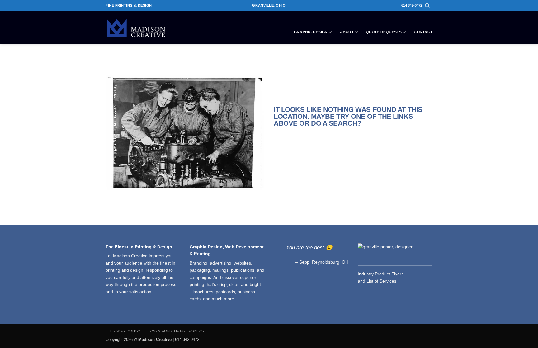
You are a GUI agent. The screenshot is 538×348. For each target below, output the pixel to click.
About (347, 32)
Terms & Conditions (164, 331)
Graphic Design (311, 32)
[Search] (427, 5)
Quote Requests (383, 32)
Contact (423, 32)
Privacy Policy (125, 331)
